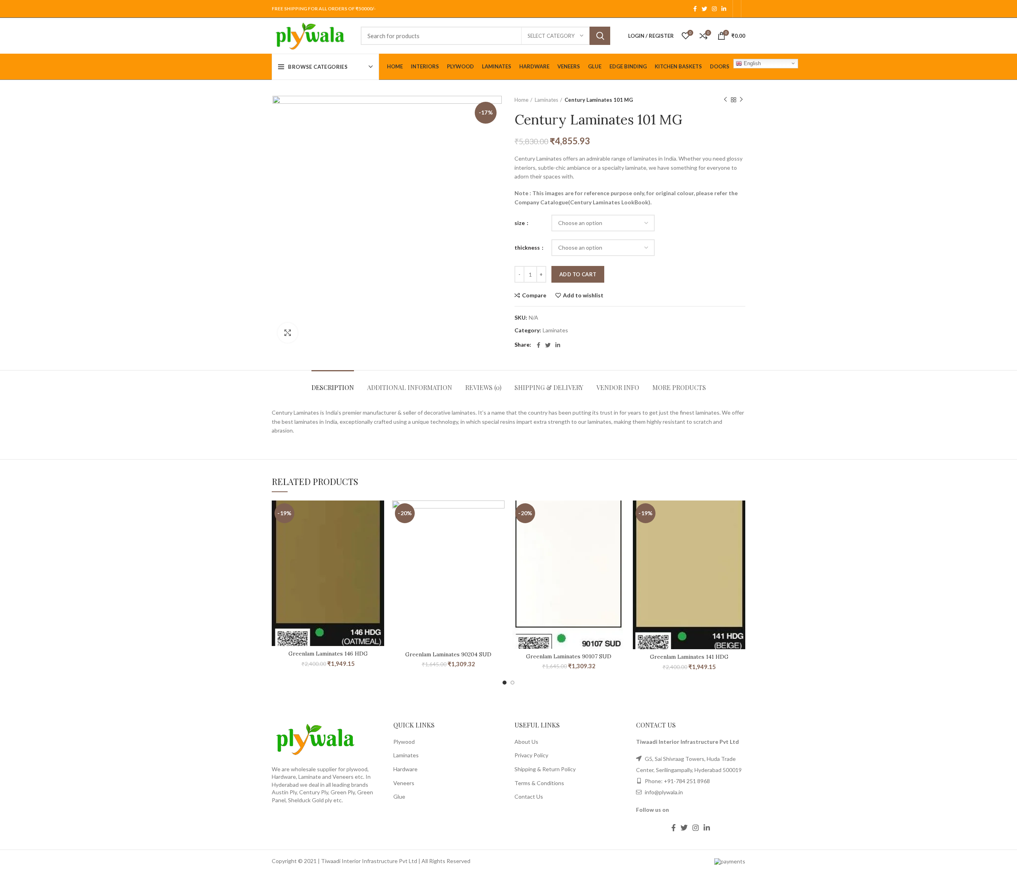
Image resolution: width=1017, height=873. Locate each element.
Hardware (405, 769)
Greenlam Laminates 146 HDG (328, 653)
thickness (527, 247)
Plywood (404, 741)
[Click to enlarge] (288, 333)
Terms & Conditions (539, 783)
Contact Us (528, 796)
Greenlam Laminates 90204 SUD (448, 654)
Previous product (725, 100)
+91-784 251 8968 (687, 781)
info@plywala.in (663, 792)
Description (332, 387)
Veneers (403, 783)
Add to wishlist (583, 295)
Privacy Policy (531, 755)
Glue (399, 796)
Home (521, 100)
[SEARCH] (600, 36)
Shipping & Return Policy (545, 769)
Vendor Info (617, 387)
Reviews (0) (483, 387)
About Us (526, 741)
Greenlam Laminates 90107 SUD (568, 656)
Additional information (409, 387)
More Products (679, 387)
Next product (741, 100)
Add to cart (577, 274)
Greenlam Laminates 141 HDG (689, 656)
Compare (534, 295)
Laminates (546, 100)
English (751, 63)
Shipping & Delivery (548, 387)
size (520, 222)
